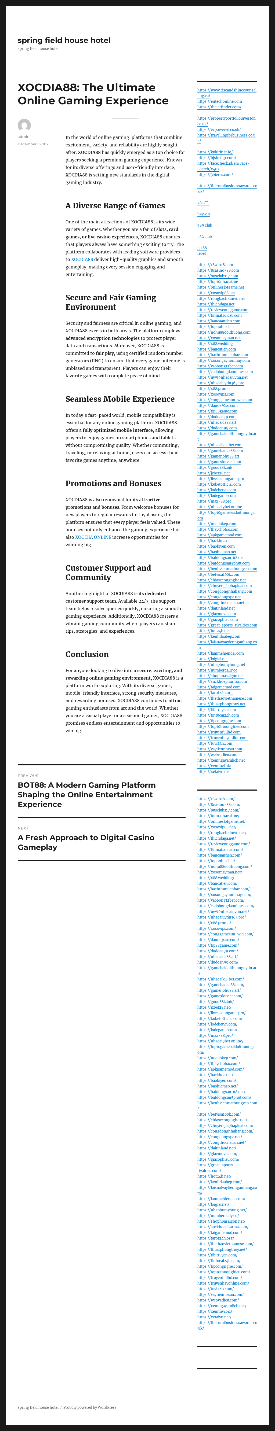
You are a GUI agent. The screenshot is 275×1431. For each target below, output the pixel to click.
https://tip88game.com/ (218, 945)
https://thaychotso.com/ (218, 1063)
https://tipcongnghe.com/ (220, 1266)
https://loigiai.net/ (213, 1204)
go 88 (202, 248)
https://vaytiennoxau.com (219, 749)
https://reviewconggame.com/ (223, 844)
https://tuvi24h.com (214, 743)
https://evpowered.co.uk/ (219, 129)
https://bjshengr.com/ (216, 158)
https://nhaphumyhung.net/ (222, 1210)
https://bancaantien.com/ (219, 855)
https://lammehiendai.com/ (221, 1199)
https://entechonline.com (219, 101)
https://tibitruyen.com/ (217, 1255)
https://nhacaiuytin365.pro (220, 383)
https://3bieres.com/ (215, 174)
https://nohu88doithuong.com (224, 332)
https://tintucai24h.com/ (219, 1261)
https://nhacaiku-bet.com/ (220, 979)
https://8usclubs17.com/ (218, 810)
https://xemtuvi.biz (214, 766)
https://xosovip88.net (216, 293)
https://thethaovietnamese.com (224, 698)
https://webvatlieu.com (217, 755)
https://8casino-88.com (218, 270)
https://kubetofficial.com (219, 484)
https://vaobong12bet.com (220, 366)
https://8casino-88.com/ (219, 804)
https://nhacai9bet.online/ (220, 1041)
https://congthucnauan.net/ (221, 1142)
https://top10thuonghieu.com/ (223, 1272)
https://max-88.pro (214, 501)
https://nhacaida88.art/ (217, 956)
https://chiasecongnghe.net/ (222, 1120)
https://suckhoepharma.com (222, 681)
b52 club (204, 236)
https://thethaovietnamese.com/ (225, 1244)
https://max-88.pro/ (215, 1035)
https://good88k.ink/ (215, 1002)
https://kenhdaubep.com (218, 636)
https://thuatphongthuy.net (221, 704)
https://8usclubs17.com (217, 276)
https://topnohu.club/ (216, 861)
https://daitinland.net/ (216, 1148)
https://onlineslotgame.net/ (221, 821)
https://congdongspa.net (219, 597)
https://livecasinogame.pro (220, 479)
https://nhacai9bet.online (219, 507)
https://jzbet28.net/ (214, 1007)
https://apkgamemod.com (220, 535)
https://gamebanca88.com (220, 450)
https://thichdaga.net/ (216, 838)
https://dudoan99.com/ (217, 962)
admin (24, 136)
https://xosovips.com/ (216, 928)
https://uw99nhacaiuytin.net (222, 377)
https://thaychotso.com (217, 529)
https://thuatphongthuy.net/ (222, 1249)
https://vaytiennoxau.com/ (220, 1294)
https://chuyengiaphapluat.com (224, 586)
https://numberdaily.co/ (218, 1216)
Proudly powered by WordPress (90, 1407)
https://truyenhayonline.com (222, 738)
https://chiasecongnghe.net (221, 580)
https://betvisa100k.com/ (219, 1114)
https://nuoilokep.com (216, 524)
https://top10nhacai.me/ (218, 816)
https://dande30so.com (217, 405)
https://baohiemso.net (216, 552)
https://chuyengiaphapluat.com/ (225, 1125)
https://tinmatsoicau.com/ (220, 849)
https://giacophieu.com (217, 619)
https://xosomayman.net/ (219, 872)
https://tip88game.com (217, 411)
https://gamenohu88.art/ (219, 990)
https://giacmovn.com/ (217, 1154)
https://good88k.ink (214, 467)
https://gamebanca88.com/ (221, 985)
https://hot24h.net (213, 631)
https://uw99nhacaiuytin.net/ (223, 911)
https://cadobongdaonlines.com (225, 372)
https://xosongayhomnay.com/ (224, 894)
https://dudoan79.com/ (217, 951)
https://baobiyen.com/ (216, 1080)
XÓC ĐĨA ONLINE (93, 537)
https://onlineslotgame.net (220, 287)
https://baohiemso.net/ (217, 1086)
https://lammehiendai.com (220, 653)
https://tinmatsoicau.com (219, 315)
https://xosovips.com (215, 394)
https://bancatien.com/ (217, 883)
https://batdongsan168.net (220, 557)
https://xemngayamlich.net (221, 760)
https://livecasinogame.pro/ (221, 1013)
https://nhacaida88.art (216, 422)
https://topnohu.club (215, 326)
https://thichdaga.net (215, 304)
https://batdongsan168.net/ (221, 1092)
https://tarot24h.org (215, 693)
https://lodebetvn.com (216, 490)
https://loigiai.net (212, 659)
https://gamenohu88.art (218, 456)
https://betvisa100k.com (218, 574)
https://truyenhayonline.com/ (223, 1283)
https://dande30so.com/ (218, 940)
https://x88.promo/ (214, 923)
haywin (203, 214)
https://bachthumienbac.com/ (223, 889)
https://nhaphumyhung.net (221, 664)
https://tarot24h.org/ (215, 1238)
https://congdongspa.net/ (219, 1137)
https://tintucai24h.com (218, 715)
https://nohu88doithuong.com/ (224, 866)
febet (201, 253)
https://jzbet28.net (213, 473)
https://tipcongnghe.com (219, 721)
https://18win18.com (215, 265)
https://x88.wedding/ (215, 878)
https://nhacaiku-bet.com (220, 445)
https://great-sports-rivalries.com (227, 625)
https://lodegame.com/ (217, 1030)
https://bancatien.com (216, 349)
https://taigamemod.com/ (219, 1232)
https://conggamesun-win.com (224, 400)
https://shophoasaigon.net (220, 676)
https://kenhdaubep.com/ (219, 1182)
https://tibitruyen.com (216, 709)
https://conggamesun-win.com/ (225, 934)
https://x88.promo (213, 388)
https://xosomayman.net (219, 338)
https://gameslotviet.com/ (220, 996)
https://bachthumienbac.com (222, 355)
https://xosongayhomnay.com (223, 360)
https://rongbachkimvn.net (221, 298)
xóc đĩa (203, 203)
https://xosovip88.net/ (217, 827)
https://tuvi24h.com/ (215, 1289)
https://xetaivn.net (213, 771)
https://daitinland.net (216, 608)
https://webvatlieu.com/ (218, 1300)
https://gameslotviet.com (219, 462)
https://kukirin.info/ (215, 152)
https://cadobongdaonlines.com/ (226, 906)
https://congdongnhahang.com (224, 591)
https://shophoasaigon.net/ (221, 1221)
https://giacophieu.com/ (218, 1159)
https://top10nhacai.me (217, 281)
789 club (204, 225)
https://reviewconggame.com (222, 310)
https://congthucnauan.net (220, 602)
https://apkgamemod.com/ (220, 1069)
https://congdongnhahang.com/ (225, 1131)
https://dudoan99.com (217, 428)
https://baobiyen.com (216, 546)
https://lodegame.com (216, 495)
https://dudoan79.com (217, 417)
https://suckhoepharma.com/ (223, 1227)
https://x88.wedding (215, 343)
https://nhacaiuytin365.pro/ (221, 917)
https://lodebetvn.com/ (217, 1024)
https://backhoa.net (214, 541)
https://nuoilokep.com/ (217, 1058)
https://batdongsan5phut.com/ (224, 1097)
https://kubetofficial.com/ (220, 1018)
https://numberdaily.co (217, 670)
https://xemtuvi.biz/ (214, 1311)
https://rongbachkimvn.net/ (222, 833)
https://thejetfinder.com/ (219, 107)
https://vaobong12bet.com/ (221, 900)
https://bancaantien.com (218, 321)
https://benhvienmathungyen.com (227, 569)
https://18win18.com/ (216, 799)
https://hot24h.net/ (214, 1176)
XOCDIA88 (82, 259)
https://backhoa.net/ (215, 1075)
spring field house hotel (64, 40)
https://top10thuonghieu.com (223, 726)
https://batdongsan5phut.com (223, 563)
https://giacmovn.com (216, 614)
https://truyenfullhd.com (219, 732)
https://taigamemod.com (219, 687)
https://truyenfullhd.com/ (219, 1277)
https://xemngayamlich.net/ (222, 1306)
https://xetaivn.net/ (214, 1317)
